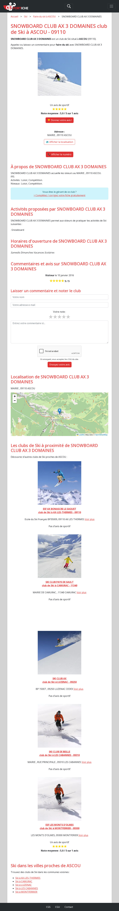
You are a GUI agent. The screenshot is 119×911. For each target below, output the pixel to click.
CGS (48, 907)
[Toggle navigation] (111, 6)
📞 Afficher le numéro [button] (59, 154)
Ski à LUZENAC (23, 884)
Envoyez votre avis (59, 364)
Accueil (14, 16)
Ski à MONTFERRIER (26, 891)
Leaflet (81, 434)
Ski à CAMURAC (23, 881)
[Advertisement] (59, 617)
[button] (59, 411)
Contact (69, 907)
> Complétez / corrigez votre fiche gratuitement (59, 195)
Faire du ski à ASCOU (44, 16)
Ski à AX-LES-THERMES (27, 878)
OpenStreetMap (101, 434)
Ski (25, 16)
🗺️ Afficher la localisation (59, 142)
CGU (57, 907)
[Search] (69, 6)
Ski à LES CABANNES (26, 888)
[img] (59, 414)
